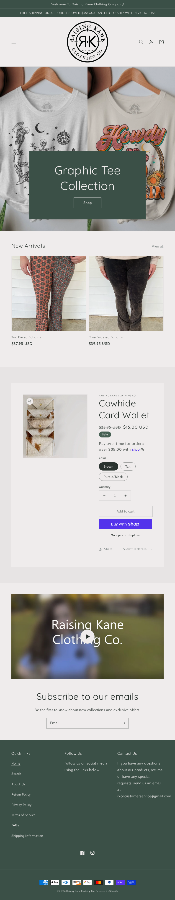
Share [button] (108, 549)
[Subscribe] (123, 723)
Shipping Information (27, 836)
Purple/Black (113, 477)
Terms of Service (23, 815)
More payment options (125, 535)
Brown (108, 466)
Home (15, 763)
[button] (14, 42)
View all (158, 246)
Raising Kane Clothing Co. (80, 891)
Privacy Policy (21, 805)
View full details (135, 549)
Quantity (105, 487)
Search (16, 774)
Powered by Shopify (107, 891)
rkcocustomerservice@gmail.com (144, 796)
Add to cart (126, 511)
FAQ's (15, 825)
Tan (128, 466)
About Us (18, 784)
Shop (87, 203)
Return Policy (21, 794)
